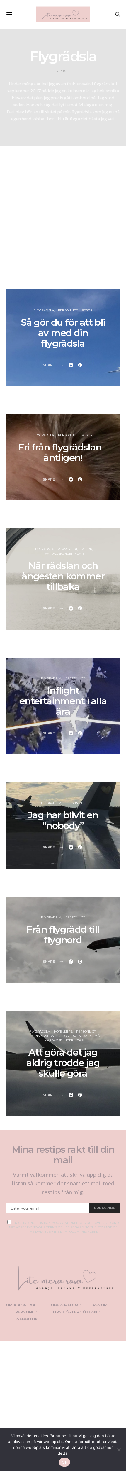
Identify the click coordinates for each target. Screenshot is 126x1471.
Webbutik (26, 1319)
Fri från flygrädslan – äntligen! (63, 452)
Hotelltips (63, 1031)
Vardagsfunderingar (64, 553)
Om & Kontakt (22, 1305)
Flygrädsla (44, 310)
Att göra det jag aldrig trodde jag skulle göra (63, 1063)
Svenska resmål (87, 1036)
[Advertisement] (63, 222)
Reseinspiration (40, 1036)
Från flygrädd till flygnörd (62, 935)
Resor (87, 310)
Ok (64, 1462)
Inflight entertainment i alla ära (63, 701)
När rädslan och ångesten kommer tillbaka (63, 576)
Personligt (68, 310)
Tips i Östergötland (76, 1312)
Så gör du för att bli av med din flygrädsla (63, 333)
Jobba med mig (66, 1305)
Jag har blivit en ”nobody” (63, 820)
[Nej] (119, 1450)
